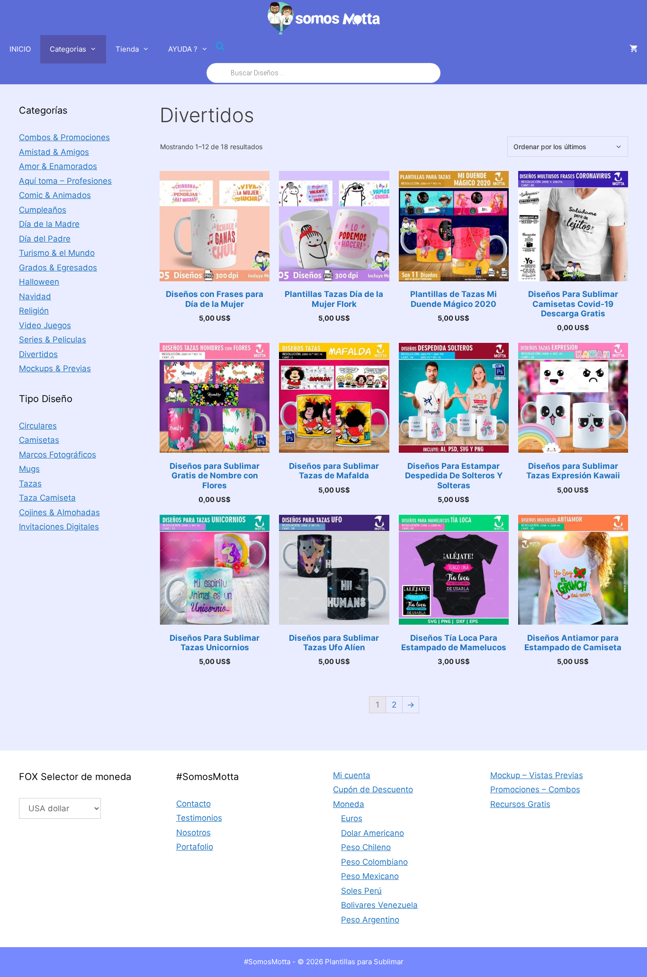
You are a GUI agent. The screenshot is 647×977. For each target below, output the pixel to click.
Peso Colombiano (374, 862)
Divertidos (38, 354)
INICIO (20, 49)
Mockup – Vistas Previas (536, 775)
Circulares (38, 425)
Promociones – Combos (535, 789)
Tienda (127, 49)
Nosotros (193, 832)
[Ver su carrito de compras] (633, 49)
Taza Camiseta (47, 497)
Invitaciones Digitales (59, 526)
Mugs (29, 469)
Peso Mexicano (370, 876)
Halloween (39, 282)
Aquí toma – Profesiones (65, 181)
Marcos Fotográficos (57, 454)
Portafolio (194, 847)
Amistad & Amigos (54, 152)
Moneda (348, 804)
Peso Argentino (370, 919)
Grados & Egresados (58, 267)
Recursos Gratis (520, 804)
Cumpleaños (42, 210)
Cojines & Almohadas (59, 512)
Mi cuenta (351, 775)
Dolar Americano (372, 833)
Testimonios (199, 818)
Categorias (68, 49)
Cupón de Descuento (373, 789)
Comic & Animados (55, 195)
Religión (34, 310)
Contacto (193, 803)
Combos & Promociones (64, 137)
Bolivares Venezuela (379, 905)
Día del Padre (45, 238)
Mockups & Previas (55, 368)
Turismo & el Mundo (57, 253)
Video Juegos (45, 325)
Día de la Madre (49, 224)
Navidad (35, 296)
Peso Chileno (366, 847)
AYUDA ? (183, 49)
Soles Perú (361, 891)
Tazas (30, 483)
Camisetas (39, 440)
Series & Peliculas (52, 339)
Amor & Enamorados (58, 166)
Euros (351, 818)
